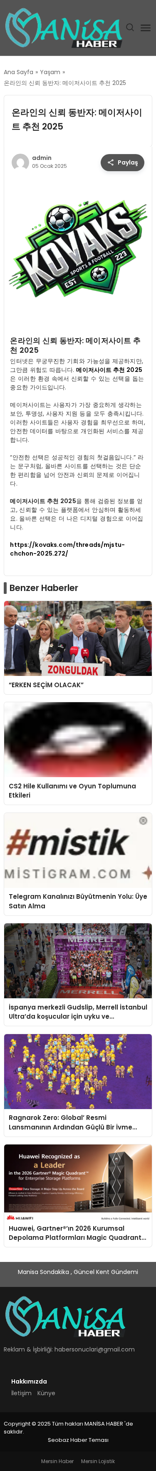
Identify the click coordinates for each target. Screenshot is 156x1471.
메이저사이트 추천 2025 (109, 370)
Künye (46, 1393)
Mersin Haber (57, 1461)
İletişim (21, 1393)
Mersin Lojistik (98, 1461)
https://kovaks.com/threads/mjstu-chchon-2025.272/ (67, 549)
